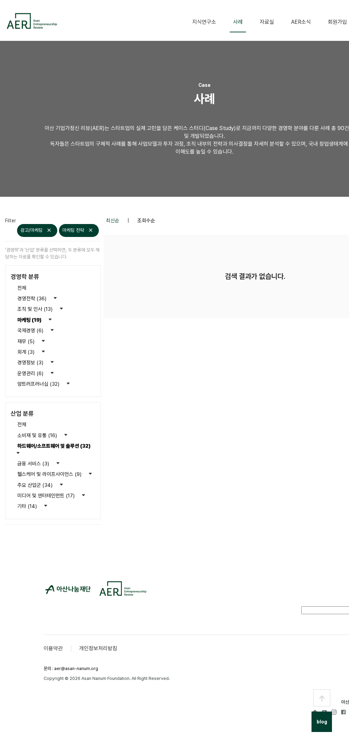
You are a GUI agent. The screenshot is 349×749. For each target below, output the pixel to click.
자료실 (267, 22)
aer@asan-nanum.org (76, 668)
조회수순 (146, 221)
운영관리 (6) (31, 373)
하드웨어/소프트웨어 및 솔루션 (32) (54, 446)
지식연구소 (204, 22)
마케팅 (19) (30, 320)
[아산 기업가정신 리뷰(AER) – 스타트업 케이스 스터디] (31, 21)
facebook (343, 712)
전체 (21, 288)
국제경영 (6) (31, 331)
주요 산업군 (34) (35, 485)
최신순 (113, 221)
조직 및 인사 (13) (35, 309)
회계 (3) (26, 352)
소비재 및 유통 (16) (37, 435)
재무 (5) (26, 341)
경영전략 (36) (32, 299)
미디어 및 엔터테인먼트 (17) (46, 496)
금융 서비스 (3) (33, 464)
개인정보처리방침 (98, 648)
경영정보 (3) (31, 363)
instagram (334, 712)
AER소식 (301, 22)
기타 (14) (27, 506)
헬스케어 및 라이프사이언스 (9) (50, 474)
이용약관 (53, 648)
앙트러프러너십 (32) (39, 384)
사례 (238, 22)
